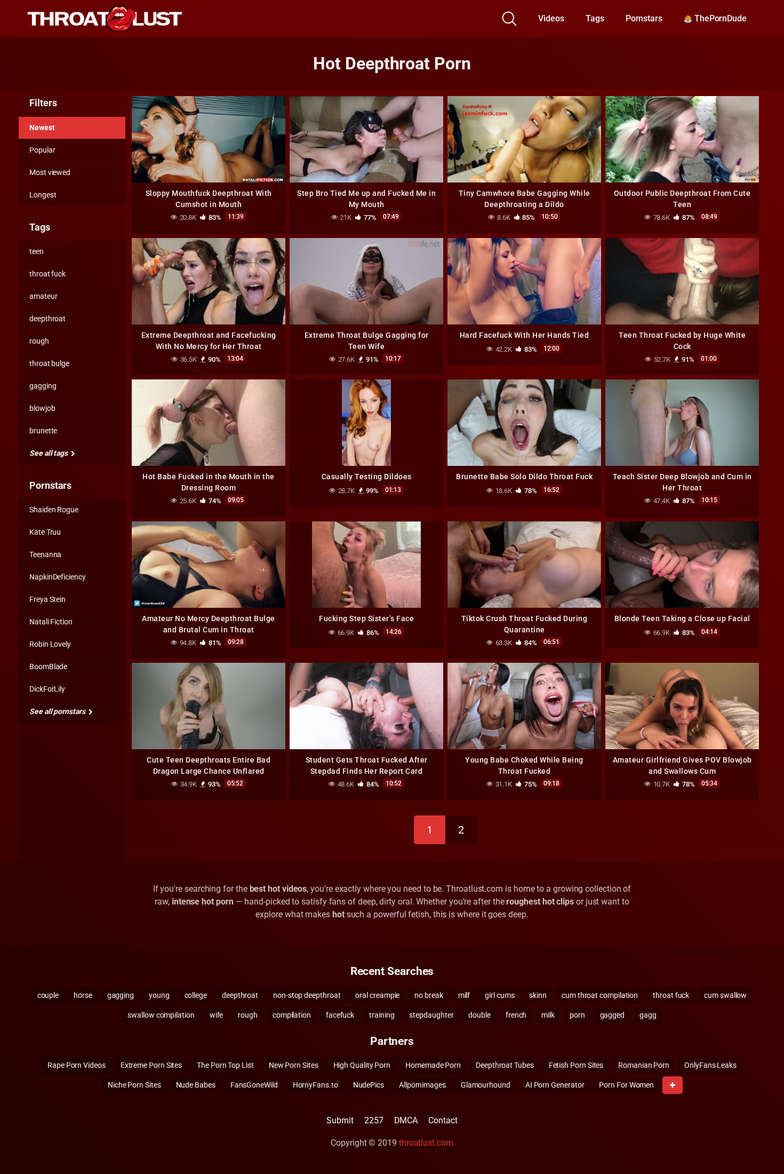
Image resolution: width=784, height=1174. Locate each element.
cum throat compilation (600, 995)
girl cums (499, 995)
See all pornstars (58, 711)
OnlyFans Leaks (710, 1065)
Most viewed (49, 172)
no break (428, 995)
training (381, 1015)
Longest (42, 195)
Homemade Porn (433, 1065)
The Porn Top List (225, 1065)
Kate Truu (45, 532)
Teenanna (45, 554)
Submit (340, 1120)
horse (83, 995)
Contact (442, 1120)
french (516, 1015)
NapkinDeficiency (57, 577)
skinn (538, 995)
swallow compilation (160, 1015)
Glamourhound (485, 1085)
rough (39, 341)
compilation (292, 1015)
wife (216, 1015)
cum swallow (725, 995)
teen (36, 251)
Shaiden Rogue (53, 509)
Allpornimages (422, 1085)
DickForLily (47, 689)
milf (464, 995)
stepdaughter (431, 1015)
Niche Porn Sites (134, 1085)
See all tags (49, 453)
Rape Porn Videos (76, 1065)
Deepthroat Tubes (505, 1065)
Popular (42, 150)
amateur (43, 296)
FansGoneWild (254, 1085)
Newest (42, 127)
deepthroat (47, 318)
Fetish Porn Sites (576, 1065)
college (196, 995)
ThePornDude (719, 18)
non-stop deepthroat (306, 995)
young (159, 995)
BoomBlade (48, 666)
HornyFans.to (315, 1085)
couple (48, 995)
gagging (42, 386)
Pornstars (644, 18)
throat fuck (47, 273)
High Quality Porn (362, 1065)
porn (577, 1015)
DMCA (406, 1120)
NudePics (368, 1085)
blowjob (42, 408)
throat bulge (49, 363)
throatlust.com (426, 1143)
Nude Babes (195, 1085)
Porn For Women (626, 1085)
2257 (373, 1120)
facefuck (340, 1015)
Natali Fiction (51, 621)
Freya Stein (47, 599)
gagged (612, 1015)
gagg (648, 1015)
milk (548, 1015)
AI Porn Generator (555, 1085)
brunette (43, 430)
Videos (551, 18)
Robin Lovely (50, 644)
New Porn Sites (293, 1065)
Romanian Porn (643, 1065)
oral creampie (377, 995)
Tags (595, 18)
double (479, 1015)
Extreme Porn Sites (151, 1065)
